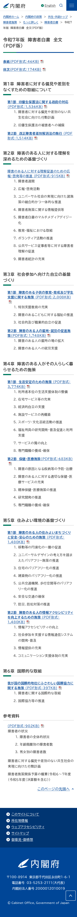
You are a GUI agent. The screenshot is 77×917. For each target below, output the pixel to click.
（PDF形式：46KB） (21, 61)
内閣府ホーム (11, 16)
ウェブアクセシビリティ (28, 827)
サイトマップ (20, 833)
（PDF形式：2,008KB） (40, 295)
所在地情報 (19, 820)
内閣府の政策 (33, 16)
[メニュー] (71, 5)
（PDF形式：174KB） (22, 69)
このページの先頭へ (54, 789)
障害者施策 (10, 22)
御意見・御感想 (22, 839)
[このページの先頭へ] (70, 895)
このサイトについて (25, 814)
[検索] (61, 5)
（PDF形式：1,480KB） (39, 537)
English (50, 5)
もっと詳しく (30, 22)
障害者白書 (51, 22)
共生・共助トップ (58, 16)
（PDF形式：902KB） (23, 726)
